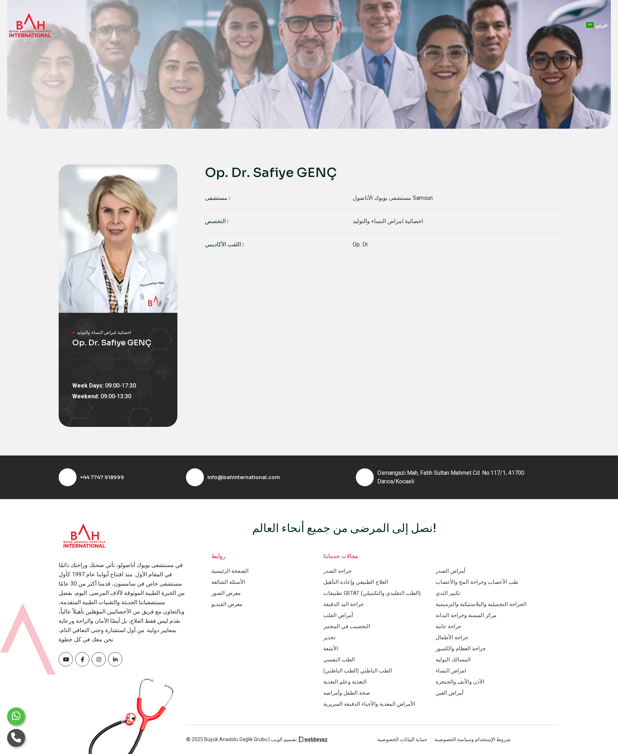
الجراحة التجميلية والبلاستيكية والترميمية (481, 604)
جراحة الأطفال (452, 637)
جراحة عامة (448, 626)
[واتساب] (16, 716)
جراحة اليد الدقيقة (343, 604)
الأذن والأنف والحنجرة (460, 682)
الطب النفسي (339, 659)
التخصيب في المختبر (346, 626)
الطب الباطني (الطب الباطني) (357, 670)
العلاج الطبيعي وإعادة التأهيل (355, 582)
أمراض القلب (338, 615)
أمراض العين (450, 693)
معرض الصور (226, 593)
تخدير (329, 637)
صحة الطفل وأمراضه (346, 693)
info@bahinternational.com (243, 477)
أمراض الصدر (450, 571)
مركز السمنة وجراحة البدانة (466, 615)
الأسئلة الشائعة (228, 582)
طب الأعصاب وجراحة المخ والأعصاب (477, 582)
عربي (601, 24)
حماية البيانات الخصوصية (402, 739)
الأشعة (330, 648)
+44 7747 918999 (102, 477)
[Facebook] (66, 659)
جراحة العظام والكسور (461, 648)
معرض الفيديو (226, 604)
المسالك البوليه (453, 659)
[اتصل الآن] (16, 738)
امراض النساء (451, 670)
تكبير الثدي (448, 593)
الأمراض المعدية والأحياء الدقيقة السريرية (369, 704)
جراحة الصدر (337, 571)
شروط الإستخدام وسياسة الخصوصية (473, 739)
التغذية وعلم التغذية (345, 682)
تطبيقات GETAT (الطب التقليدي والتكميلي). (372, 593)
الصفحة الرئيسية (230, 571)
